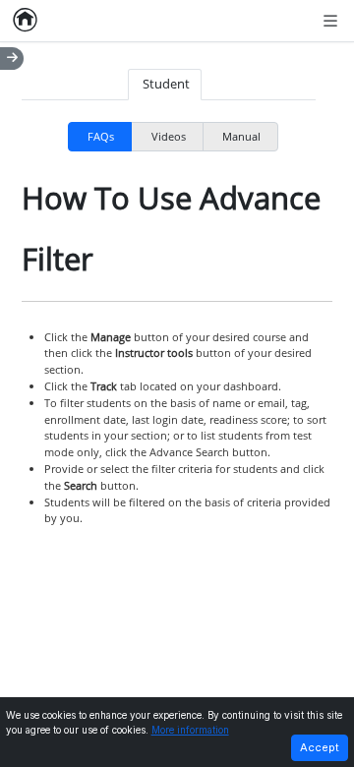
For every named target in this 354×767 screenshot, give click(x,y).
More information (190, 730)
